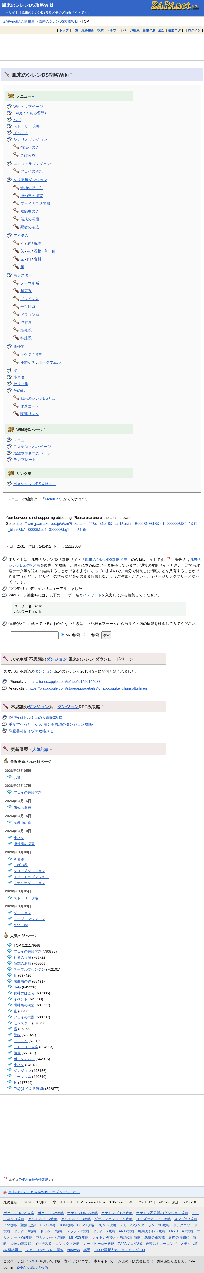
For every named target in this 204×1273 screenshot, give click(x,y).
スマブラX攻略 (185, 1219)
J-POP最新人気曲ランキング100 (119, 1250)
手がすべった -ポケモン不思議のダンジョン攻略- (51, 724)
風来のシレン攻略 (152, 1231)
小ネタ (19, 377)
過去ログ (174, 30)
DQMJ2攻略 (107, 1225)
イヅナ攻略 (43, 1244)
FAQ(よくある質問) (29, 113)
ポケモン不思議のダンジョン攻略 (162, 1213)
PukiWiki (32, 1261)
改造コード (29, 406)
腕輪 (37, 243)
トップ (64, 30)
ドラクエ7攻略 (51, 1231)
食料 (37, 259)
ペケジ (26, 354)
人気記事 (40, 749)
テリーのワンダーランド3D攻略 (145, 1225)
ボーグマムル (49, 362)
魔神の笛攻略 (20, 1244)
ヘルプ (111, 30)
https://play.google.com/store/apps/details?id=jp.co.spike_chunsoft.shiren (88, 688)
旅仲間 (19, 346)
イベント (20, 133)
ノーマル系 (29, 283)
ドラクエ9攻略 (104, 1231)
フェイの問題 (31, 171)
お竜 (38, 354)
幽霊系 (26, 291)
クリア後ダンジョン (30, 180)
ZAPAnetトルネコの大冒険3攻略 (35, 717)
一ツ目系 (27, 306)
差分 (161, 30)
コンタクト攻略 (67, 1244)
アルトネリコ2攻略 (43, 1219)
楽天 (86, 1250)
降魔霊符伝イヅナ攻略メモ (31, 731)
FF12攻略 (126, 1231)
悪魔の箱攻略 (154, 1237)
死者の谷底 (29, 227)
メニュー (20, 440)
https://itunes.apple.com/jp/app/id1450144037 (63, 681)
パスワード (92, 595)
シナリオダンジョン (30, 139)
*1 (168, 558)
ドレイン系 (29, 299)
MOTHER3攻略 (181, 1231)
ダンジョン (56, 659)
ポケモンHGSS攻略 (18, 1213)
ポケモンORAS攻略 (82, 1213)
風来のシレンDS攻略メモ (40, 12)
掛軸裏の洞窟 (31, 196)
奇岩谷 (19, 859)
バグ (17, 120)
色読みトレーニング (161, 1244)
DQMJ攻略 (85, 1225)
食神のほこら (31, 188)
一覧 (75, 30)
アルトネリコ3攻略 (76, 1219)
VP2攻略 (10, 1225)
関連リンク (29, 414)
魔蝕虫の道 (29, 211)
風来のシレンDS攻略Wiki (27, 5)
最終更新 (87, 30)
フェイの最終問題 (35, 203)
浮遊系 (26, 322)
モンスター (22, 275)
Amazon (73, 1250)
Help (17, 987)
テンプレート (24, 459)
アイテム (20, 235)
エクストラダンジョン (32, 164)
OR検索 (92, 635)
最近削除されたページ (32, 453)
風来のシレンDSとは (37, 398)
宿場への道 (29, 147)
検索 (100, 30)
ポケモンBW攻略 (51, 1213)
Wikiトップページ (28, 106)
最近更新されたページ (32, 446)
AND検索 (72, 635)
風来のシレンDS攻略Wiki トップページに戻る (44, 1192)
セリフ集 (20, 384)
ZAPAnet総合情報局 (19, 21)
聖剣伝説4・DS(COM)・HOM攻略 (47, 1225)
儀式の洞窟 (29, 219)
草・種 (49, 251)
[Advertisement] (102, 47)
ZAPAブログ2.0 (130, 1244)
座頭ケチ (27, 362)
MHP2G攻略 (79, 1237)
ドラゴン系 (29, 314)
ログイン (194, 30)
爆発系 (26, 330)
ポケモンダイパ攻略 (117, 1213)
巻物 (37, 251)
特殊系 (26, 338)
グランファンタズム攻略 (113, 1219)
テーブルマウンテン (29, 919)
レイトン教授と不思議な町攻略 (116, 1237)
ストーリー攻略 (26, 126)
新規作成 (149, 30)
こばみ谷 (27, 155)
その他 (19, 390)
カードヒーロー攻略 (99, 1244)
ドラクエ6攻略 (25, 1231)
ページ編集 (131, 30)
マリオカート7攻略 (51, 1237)
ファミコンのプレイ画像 (44, 1250)
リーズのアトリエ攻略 (153, 1219)
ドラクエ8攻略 (77, 1231)
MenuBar (52, 499)
